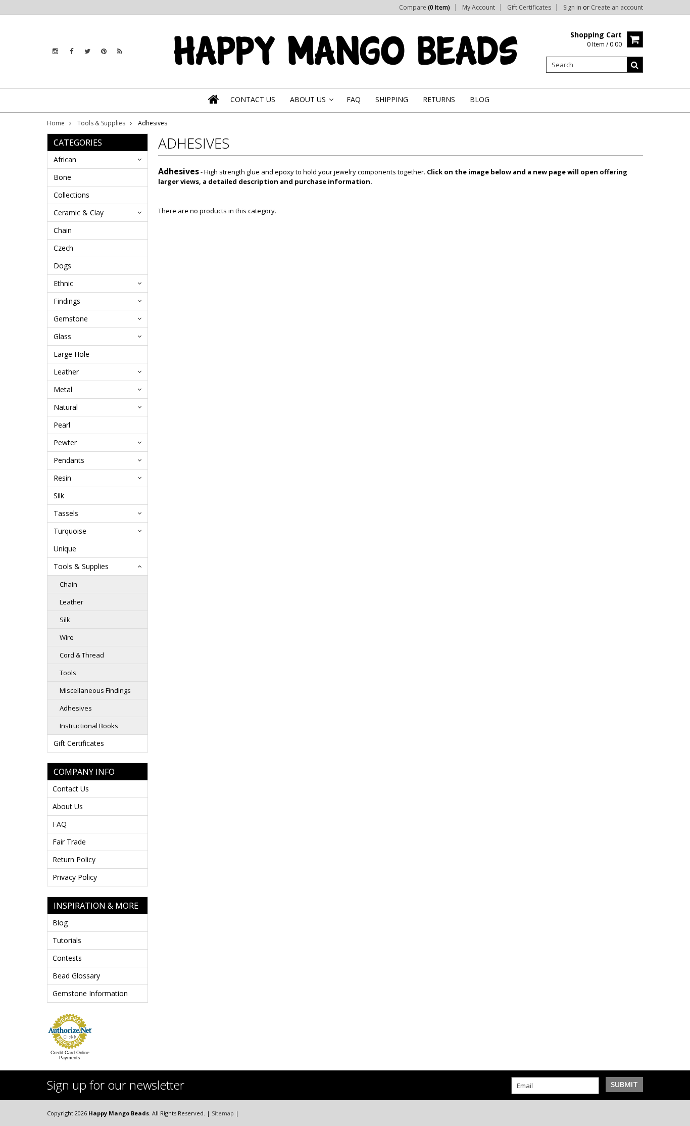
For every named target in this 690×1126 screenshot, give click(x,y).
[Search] (635, 65)
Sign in (572, 7)
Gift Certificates (529, 7)
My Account (478, 7)
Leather (66, 372)
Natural (66, 407)
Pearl (62, 425)
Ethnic (63, 283)
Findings (67, 301)
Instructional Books (89, 725)
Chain (63, 230)
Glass (62, 336)
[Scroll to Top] (674, 1112)
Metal (63, 389)
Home (56, 123)
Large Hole (71, 354)
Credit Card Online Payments (70, 1055)
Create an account (617, 7)
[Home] (214, 99)
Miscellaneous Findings (95, 690)
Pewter (65, 442)
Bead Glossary (76, 975)
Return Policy (74, 859)
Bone (62, 177)
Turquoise (70, 531)
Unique (65, 548)
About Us (68, 806)
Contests (67, 958)
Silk (59, 495)
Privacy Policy (75, 877)
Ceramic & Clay (79, 212)
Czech (63, 248)
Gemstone (71, 318)
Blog (60, 922)
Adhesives (76, 708)
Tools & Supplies (101, 123)
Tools (68, 672)
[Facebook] (71, 51)
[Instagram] (55, 51)
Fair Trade (69, 842)
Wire (67, 637)
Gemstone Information (90, 993)
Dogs (62, 265)
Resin (62, 478)
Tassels (66, 513)
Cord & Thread (82, 655)
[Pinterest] (104, 51)
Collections (71, 195)
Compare (424, 7)
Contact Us (71, 788)
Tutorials (67, 940)
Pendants (69, 460)
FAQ (60, 824)
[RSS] (119, 51)
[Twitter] (87, 51)
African (65, 159)
